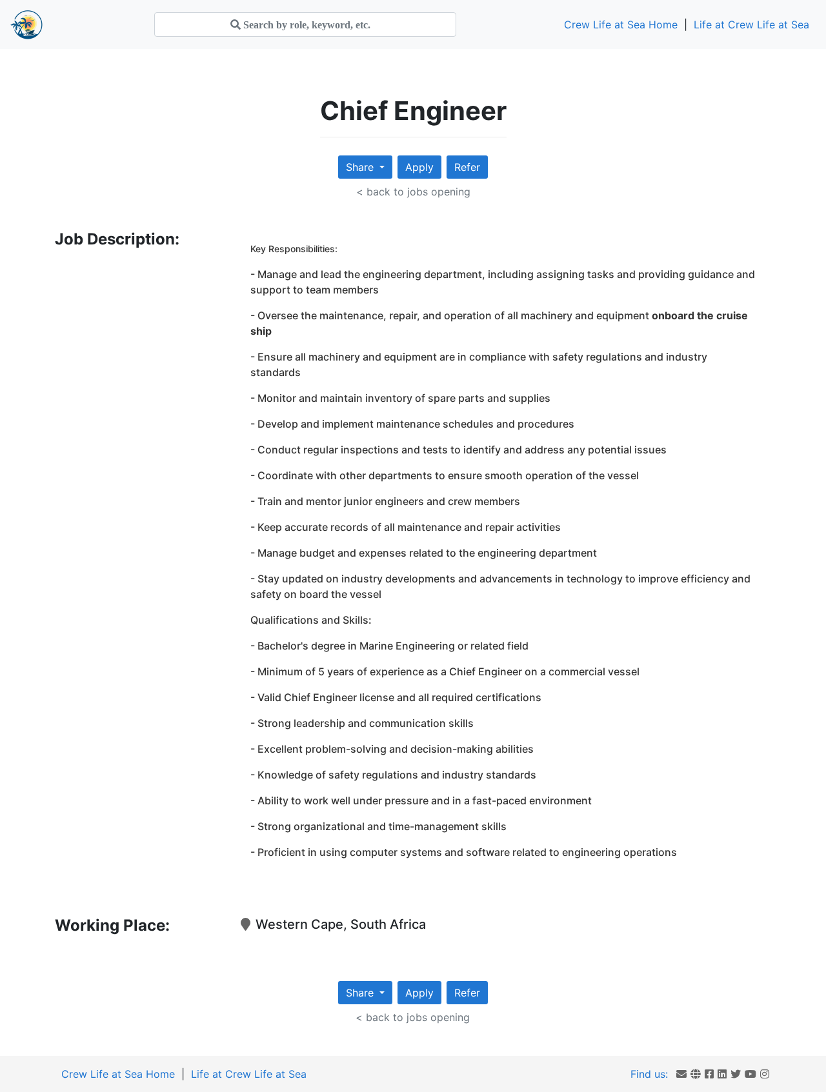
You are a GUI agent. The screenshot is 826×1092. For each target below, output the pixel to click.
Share (361, 167)
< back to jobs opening (413, 191)
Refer (467, 167)
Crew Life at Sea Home (621, 24)
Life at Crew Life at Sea (751, 24)
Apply (419, 167)
